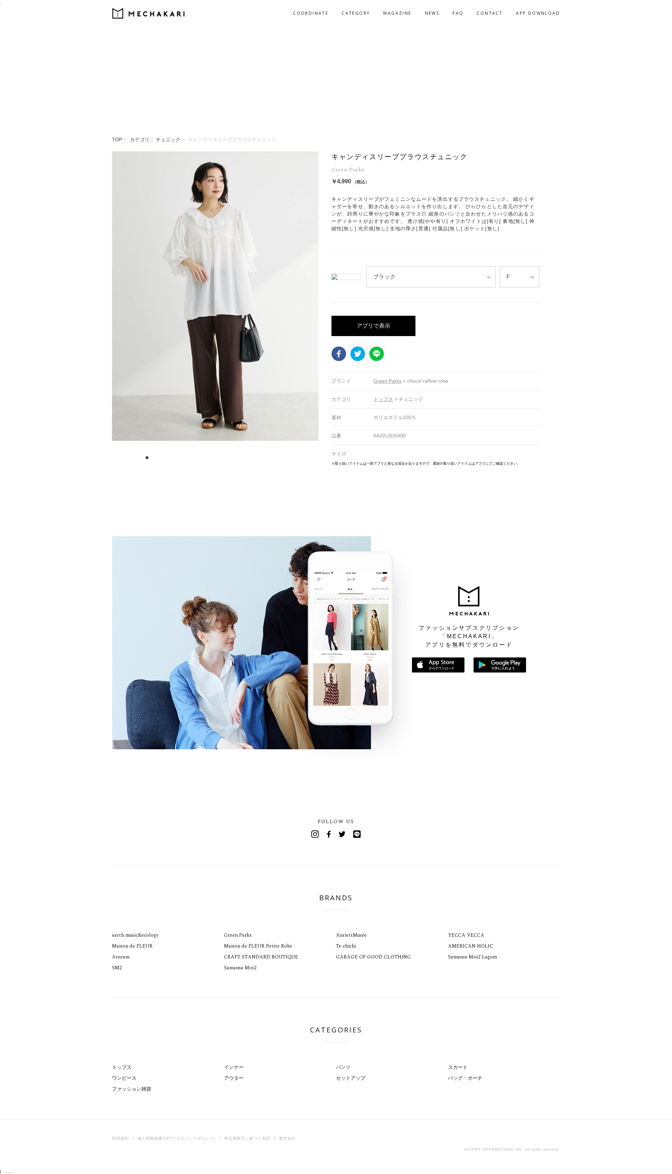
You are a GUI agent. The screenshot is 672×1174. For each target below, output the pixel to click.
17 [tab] (231, 457)
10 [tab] (194, 457)
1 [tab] (147, 457)
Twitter (357, 354)
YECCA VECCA (466, 935)
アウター (234, 1078)
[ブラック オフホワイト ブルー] (431, 276)
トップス (122, 1067)
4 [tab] (163, 457)
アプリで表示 (373, 326)
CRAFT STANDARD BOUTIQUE (261, 957)
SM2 (117, 967)
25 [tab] (273, 457)
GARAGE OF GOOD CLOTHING (373, 957)
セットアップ (350, 1078)
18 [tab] (236, 457)
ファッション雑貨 (131, 1089)
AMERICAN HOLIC (470, 946)
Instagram (315, 834)
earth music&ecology (135, 935)
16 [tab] (226, 457)
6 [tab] (173, 457)
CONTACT (490, 13)
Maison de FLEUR (132, 946)
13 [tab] (210, 457)
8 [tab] (184, 457)
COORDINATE (310, 13)
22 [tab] (257, 457)
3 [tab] (157, 457)
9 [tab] (189, 457)
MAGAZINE (397, 13)
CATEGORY (356, 13)
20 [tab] (247, 457)
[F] (519, 276)
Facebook (338, 354)
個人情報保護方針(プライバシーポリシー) (177, 1138)
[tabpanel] (215, 308)
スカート (458, 1067)
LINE (376, 354)
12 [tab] (205, 457)
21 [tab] (252, 457)
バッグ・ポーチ (465, 1078)
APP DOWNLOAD (538, 13)
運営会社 (287, 1138)
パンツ (343, 1067)
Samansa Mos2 (240, 967)
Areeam (121, 957)
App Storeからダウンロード (438, 665)
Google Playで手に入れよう (500, 665)
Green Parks (238, 935)
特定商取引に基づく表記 (247, 1138)
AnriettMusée (351, 935)
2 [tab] (152, 457)
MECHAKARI (148, 13)
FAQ (458, 13)
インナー (234, 1067)
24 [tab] (268, 457)
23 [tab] (262, 457)
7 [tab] (178, 457)
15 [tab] (220, 457)
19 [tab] (241, 457)
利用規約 (120, 1138)
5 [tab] (168, 457)
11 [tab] (199, 457)
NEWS (432, 13)
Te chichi (346, 946)
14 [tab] (215, 457)
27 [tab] (283, 457)
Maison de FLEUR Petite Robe (258, 946)
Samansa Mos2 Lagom (472, 957)
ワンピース (124, 1078)
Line (357, 834)
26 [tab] (278, 457)
